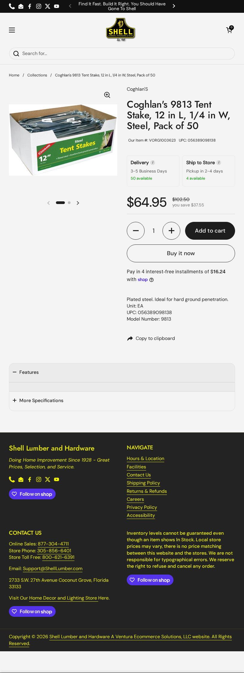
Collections (37, 75)
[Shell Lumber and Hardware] (120, 30)
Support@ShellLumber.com (52, 568)
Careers (135, 499)
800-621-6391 (58, 557)
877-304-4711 (53, 544)
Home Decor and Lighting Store (63, 598)
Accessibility (141, 515)
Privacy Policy (142, 507)
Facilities (136, 467)
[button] (229, 30)
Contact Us (139, 475)
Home (14, 75)
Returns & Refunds (147, 491)
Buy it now (181, 253)
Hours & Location (145, 458)
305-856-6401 (54, 551)
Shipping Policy (143, 483)
